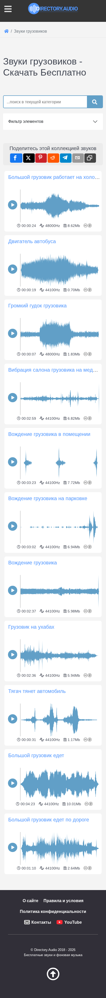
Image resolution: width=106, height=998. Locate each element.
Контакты (41, 922)
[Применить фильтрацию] (94, 102)
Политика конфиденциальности (53, 911)
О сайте (30, 901)
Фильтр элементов (25, 121)
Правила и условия (63, 901)
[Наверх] (53, 979)
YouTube (73, 922)
